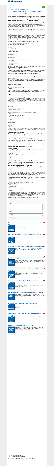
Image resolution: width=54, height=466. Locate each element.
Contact (12, 458)
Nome (10, 211)
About (9, 458)
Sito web (11, 214)
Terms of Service (24, 458)
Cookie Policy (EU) (31, 458)
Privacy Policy (17, 458)
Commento (11, 203)
